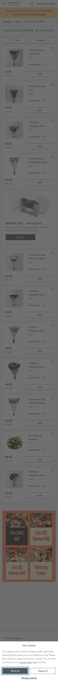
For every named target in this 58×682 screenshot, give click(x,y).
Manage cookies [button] (29, 677)
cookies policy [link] (25, 662)
